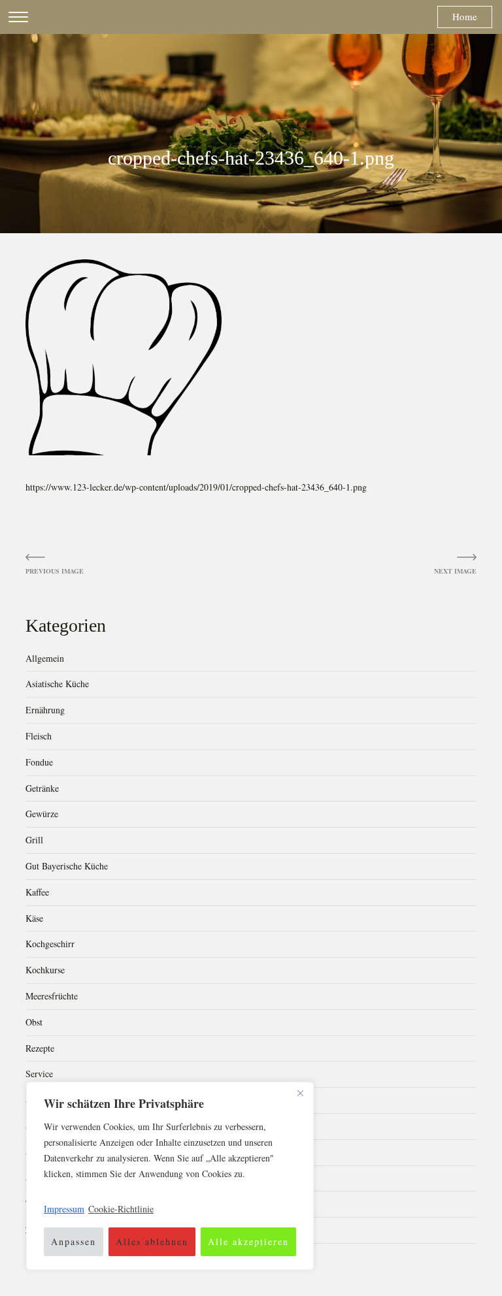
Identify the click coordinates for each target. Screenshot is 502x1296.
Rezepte (39, 1048)
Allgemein (44, 658)
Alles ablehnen (152, 1241)
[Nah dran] (300, 1093)
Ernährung (45, 710)
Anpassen (73, 1241)
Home (464, 16)
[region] (170, 1176)
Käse (34, 918)
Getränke (42, 788)
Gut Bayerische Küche (66, 866)
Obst (33, 1022)
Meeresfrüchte (51, 996)
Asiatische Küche (57, 683)
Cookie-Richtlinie (121, 1209)
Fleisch (38, 736)
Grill (34, 840)
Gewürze (41, 813)
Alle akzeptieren (248, 1241)
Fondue (39, 762)
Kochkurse (45, 970)
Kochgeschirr (50, 943)
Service (39, 1073)
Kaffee (37, 892)
